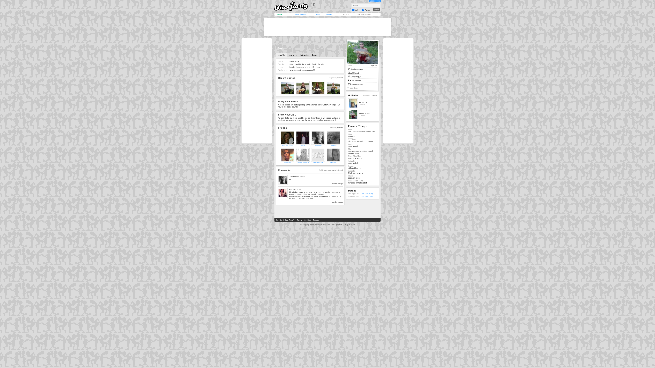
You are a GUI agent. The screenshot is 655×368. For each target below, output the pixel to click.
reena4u (292, 189)
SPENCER (363, 102)
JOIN (378, 1)
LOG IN (372, 1)
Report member (356, 84)
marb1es (333, 162)
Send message (356, 69)
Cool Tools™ (344, 14)
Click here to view (355, 173)
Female (329, 14)
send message (337, 184)
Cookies (307, 220)
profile (281, 55)
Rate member (355, 80)
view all (340, 78)
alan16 (303, 145)
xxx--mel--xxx (318, 162)
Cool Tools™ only (367, 194)
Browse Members (300, 14)
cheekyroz (333, 145)
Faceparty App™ (365, 14)
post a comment (330, 170)
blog (314, 55)
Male (318, 14)
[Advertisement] (327, 27)
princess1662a (287, 145)
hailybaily (287, 162)
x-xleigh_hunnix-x (303, 162)
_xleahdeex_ (318, 145)
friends (304, 55)
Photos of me (364, 114)
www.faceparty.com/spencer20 (302, 70)
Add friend (354, 73)
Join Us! (279, 220)
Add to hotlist (355, 76)
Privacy (316, 220)
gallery (293, 55)
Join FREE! (281, 14)
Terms (299, 220)
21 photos (373, 66)
